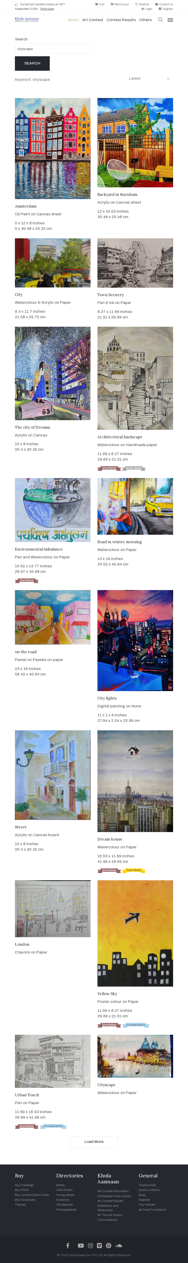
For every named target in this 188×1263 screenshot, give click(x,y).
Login (148, 9)
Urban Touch (27, 1094)
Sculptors (62, 1199)
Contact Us (165, 4)
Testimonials (147, 1185)
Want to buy (121, 4)
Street (21, 827)
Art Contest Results (110, 1201)
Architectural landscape (119, 436)
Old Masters (64, 1204)
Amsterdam (25, 206)
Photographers (66, 1209)
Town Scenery (110, 294)
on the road (26, 651)
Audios (143, 1190)
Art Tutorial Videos (109, 1215)
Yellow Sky (107, 993)
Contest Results (121, 20)
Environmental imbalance (39, 549)
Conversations (107, 1219)
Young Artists (65, 1195)
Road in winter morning (119, 541)
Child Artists (64, 1190)
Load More (94, 1141)
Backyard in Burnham (117, 194)
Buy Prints (22, 1190)
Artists (60, 1185)
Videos (155, 1190)
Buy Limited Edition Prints (32, 1195)
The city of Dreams (32, 427)
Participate (47, 9)
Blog (142, 1195)
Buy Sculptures (25, 1199)
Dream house (109, 839)
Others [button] (145, 20)
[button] (160, 20)
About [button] (73, 20)
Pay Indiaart (147, 1204)
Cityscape (106, 1084)
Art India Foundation (152, 1209)
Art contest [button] (92, 20)
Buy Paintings (24, 1185)
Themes (20, 1204)
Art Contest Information (113, 1191)
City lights (106, 698)
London (22, 944)
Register (167, 9)
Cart (101, 4)
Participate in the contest (114, 1196)
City (18, 294)
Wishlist (143, 4)
